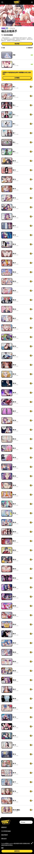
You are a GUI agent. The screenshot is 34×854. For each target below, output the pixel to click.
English (3, 28)
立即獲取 (17, 78)
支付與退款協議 (6, 831)
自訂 (2, 848)
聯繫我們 (4, 827)
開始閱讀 (17, 43)
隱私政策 (4, 839)
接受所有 (17, 851)
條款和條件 (4, 835)
